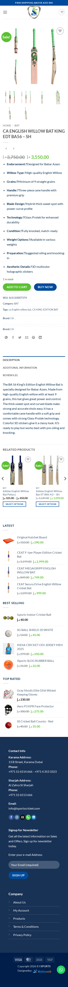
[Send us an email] (22, 817)
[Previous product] (13, 149)
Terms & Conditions (26, 926)
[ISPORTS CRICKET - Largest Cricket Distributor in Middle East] (34, 12)
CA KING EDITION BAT (45, 309)
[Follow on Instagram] (16, 817)
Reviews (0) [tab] (10, 375)
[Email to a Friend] (27, 337)
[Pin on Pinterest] (33, 337)
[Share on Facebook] (13, 337)
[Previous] (3, 486)
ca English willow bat (20, 309)
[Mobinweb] (42, 970)
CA (12, 318)
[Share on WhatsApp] (6, 337)
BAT (17, 125)
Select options (14, 504)
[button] (5, 12)
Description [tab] (11, 359)
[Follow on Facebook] (11, 817)
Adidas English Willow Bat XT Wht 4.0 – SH (49, 493)
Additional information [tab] (20, 367)
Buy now (45, 287)
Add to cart (17, 287)
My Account (21, 910)
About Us (19, 902)
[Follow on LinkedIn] (33, 817)
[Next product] (6, 149)
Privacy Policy (22, 935)
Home (7, 125)
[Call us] (28, 817)
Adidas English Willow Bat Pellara (16, 493)
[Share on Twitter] (20, 337)
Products (19, 918)
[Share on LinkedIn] (40, 337)
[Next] (65, 486)
